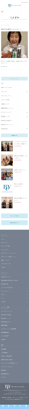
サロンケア (4, 91)
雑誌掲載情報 (5, 332)
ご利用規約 (4, 352)
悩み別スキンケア (6, 277)
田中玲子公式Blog (6, 120)
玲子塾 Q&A (4, 128)
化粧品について (5, 104)
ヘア (2, 298)
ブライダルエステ (6, 264)
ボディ (3, 294)
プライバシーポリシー (7, 367)
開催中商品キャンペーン (7, 108)
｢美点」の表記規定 (6, 356)
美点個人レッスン (5, 116)
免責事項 (3, 370)
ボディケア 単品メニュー (8, 257)
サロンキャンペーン (6, 95)
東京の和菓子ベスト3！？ (11, 29)
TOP (2, 83)
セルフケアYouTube (6, 287)
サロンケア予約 (5, 100)
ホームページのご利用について (9, 363)
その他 (3, 267)
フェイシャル (5, 291)
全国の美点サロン (14, 222)
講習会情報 (4, 325)
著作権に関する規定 (6, 360)
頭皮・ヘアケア (5, 260)
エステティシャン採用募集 (8, 329)
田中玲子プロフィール (7, 124)
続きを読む (3, 66)
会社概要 (3, 349)
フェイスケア (5, 249)
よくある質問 (5, 336)
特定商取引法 (5, 374)
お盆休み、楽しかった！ (20, 170)
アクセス (3, 377)
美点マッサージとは (6, 87)
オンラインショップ (6, 112)
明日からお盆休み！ (19, 184)
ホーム (3, 239)
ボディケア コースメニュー (9, 253)
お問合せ (3, 339)
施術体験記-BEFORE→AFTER (9, 280)
